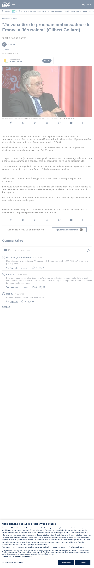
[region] (47, 544)
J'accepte (82, 563)
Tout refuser (66, 563)
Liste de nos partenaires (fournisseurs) (17, 556)
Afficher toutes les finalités (12, 562)
